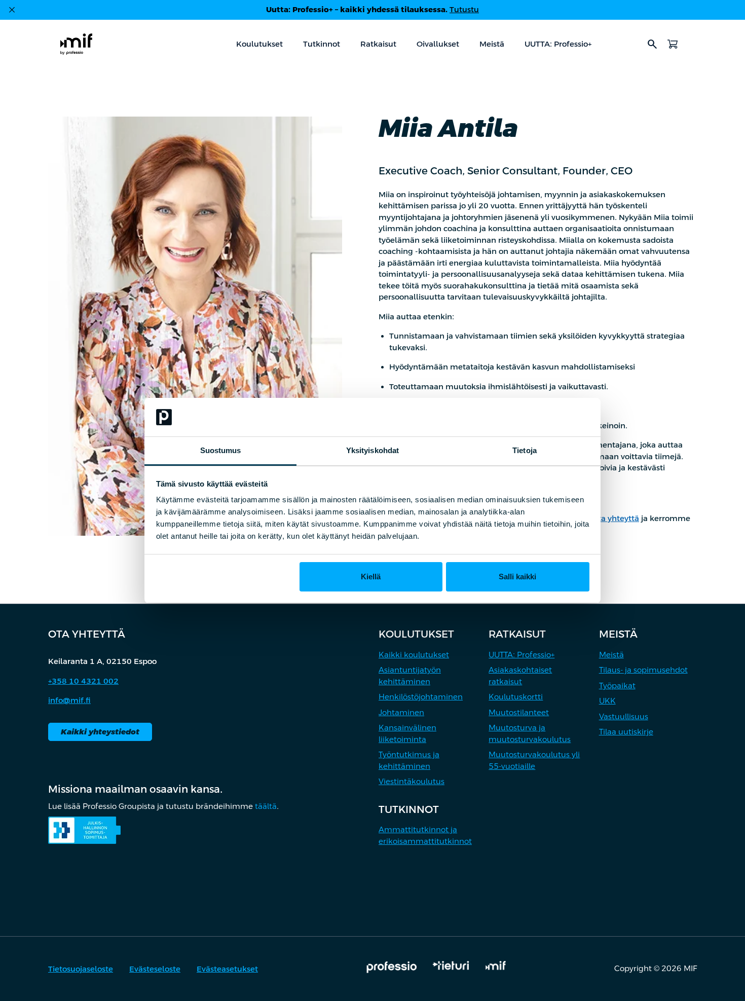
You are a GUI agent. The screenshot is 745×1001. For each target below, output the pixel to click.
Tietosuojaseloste (80, 969)
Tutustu (464, 9)
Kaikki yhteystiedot (100, 731)
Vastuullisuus (623, 716)
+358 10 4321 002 (83, 681)
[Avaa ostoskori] (672, 44)
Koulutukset (259, 44)
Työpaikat (617, 685)
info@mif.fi (69, 700)
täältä (266, 806)
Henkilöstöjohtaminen (421, 696)
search (652, 44)
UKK (607, 700)
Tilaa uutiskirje (626, 731)
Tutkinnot (321, 44)
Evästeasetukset (227, 969)
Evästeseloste (154, 969)
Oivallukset (438, 44)
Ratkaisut (378, 44)
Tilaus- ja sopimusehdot (643, 669)
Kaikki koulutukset (414, 654)
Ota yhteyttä (615, 518)
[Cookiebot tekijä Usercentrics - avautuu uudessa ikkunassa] (545, 417)
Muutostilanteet (519, 712)
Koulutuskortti (516, 696)
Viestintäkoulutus (411, 781)
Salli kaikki (517, 576)
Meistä (491, 44)
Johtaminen (401, 712)
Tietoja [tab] (524, 450)
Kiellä (371, 576)
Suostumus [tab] (220, 450)
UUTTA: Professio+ (558, 44)
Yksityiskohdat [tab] (372, 450)
